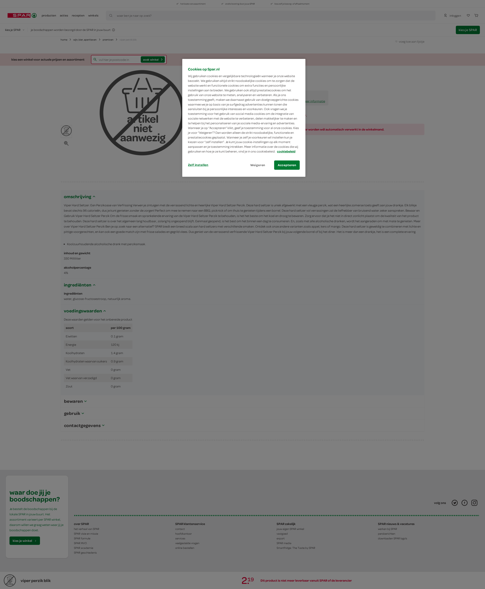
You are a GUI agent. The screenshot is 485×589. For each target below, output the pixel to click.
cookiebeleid (286, 151)
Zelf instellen (198, 165)
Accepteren (287, 165)
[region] (243, 118)
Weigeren (257, 165)
